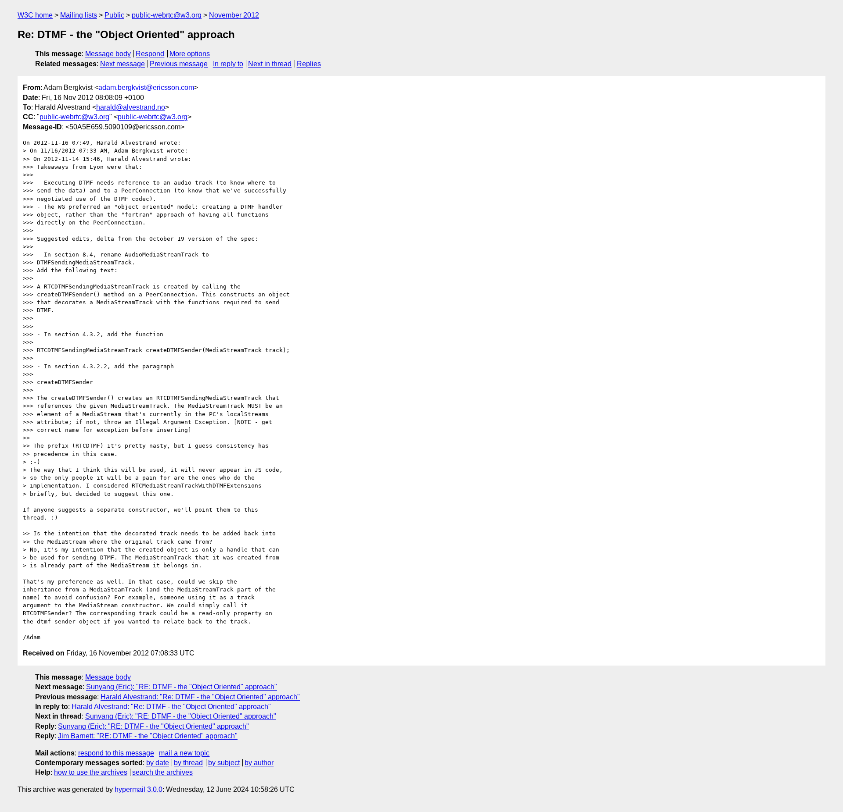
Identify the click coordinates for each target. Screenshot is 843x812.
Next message (122, 64)
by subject (224, 762)
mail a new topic (184, 753)
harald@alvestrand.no (130, 107)
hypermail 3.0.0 (138, 789)
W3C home (35, 15)
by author (259, 762)
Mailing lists (78, 15)
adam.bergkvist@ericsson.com (146, 87)
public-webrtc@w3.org (167, 15)
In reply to (228, 64)
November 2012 (234, 15)
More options (189, 53)
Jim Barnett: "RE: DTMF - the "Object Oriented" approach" (148, 736)
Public (114, 15)
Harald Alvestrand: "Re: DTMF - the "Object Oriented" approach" (200, 697)
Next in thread (270, 64)
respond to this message (116, 753)
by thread (188, 762)
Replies (309, 64)
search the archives (162, 772)
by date (157, 762)
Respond (150, 53)
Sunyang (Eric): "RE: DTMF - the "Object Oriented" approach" (181, 687)
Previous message (179, 64)
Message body (108, 53)
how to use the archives (90, 772)
